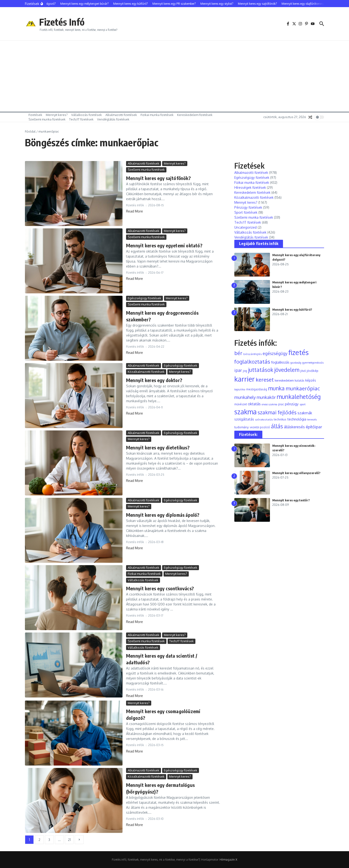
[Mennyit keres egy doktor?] (74, 395)
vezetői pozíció (260, 427)
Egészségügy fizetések (144, 298)
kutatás (299, 380)
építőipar (314, 426)
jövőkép (312, 371)
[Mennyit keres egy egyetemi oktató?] (74, 260)
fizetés (298, 352)
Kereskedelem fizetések (194, 115)
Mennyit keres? (57, 115)
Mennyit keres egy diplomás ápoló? (162, 515)
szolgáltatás (244, 419)
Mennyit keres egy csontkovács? (160, 588)
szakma (245, 411)
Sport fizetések (245, 212)
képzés (310, 380)
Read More (134, 211)
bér (238, 353)
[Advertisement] (174, 76)
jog (245, 371)
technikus (280, 419)
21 (69, 840)
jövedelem (286, 369)
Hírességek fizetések (250, 187)
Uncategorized (245, 227)
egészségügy (275, 353)
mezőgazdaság (256, 389)
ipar (238, 370)
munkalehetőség (299, 396)
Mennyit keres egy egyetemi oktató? (164, 245)
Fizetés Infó (62, 22)
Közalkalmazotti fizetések (146, 372)
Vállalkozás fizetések (86, 115)
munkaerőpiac (303, 388)
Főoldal (30, 131)
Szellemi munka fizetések (47, 119)
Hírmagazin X (228, 859)
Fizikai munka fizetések (157, 115)
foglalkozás (280, 362)
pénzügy (292, 404)
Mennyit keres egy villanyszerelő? (296, 473)
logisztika (239, 389)
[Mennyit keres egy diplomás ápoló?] (74, 530)
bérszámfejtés (252, 354)
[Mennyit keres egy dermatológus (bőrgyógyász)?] (74, 800)
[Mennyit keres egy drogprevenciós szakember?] (74, 328)
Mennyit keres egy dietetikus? (157, 447)
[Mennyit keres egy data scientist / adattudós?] (74, 665)
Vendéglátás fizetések (113, 119)
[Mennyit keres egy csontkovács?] (74, 597)
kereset (265, 379)
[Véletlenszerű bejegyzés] (310, 117)
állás (277, 426)
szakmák (304, 413)
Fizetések (35, 115)
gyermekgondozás (313, 362)
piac (281, 404)
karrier (244, 378)
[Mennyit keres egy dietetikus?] (74, 462)
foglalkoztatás (252, 361)
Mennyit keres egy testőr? (291, 500)
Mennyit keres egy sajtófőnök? (158, 178)
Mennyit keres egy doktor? (154, 380)
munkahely (245, 397)
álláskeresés (294, 427)
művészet (240, 404)
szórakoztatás (264, 419)
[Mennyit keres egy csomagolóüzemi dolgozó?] (74, 733)
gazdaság (295, 362)
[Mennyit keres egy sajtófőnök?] (74, 193)
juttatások (260, 369)
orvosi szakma (269, 404)
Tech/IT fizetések (81, 119)
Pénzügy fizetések (248, 207)
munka (276, 388)
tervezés (312, 419)
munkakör (266, 397)
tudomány (241, 427)
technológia (296, 419)
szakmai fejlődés (277, 412)
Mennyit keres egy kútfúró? (292, 309)
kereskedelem (284, 380)
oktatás (254, 403)
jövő (303, 371)
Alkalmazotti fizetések (121, 115)
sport (303, 404)
